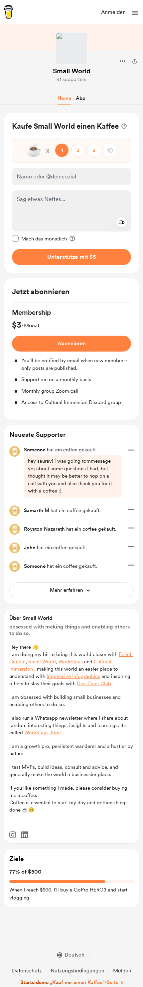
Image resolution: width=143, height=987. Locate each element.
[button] (135, 13)
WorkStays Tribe (43, 733)
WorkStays (71, 662)
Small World (71, 71)
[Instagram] (12, 834)
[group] (71, 357)
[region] (71, 193)
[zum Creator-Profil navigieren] (71, 48)
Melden (122, 970)
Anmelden (113, 12)
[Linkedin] (24, 834)
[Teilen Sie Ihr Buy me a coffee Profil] (135, 61)
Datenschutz (27, 970)
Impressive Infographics (73, 676)
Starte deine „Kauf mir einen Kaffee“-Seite (69, 982)
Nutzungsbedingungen (77, 970)
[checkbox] (39, 238)
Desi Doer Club (94, 684)
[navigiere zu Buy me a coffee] (8, 12)
